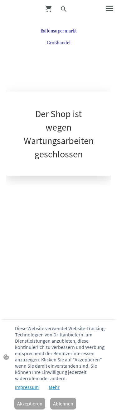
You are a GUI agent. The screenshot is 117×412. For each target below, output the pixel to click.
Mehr (54, 387)
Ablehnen (63, 403)
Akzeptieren (29, 403)
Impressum (27, 387)
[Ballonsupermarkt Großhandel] (58, 50)
